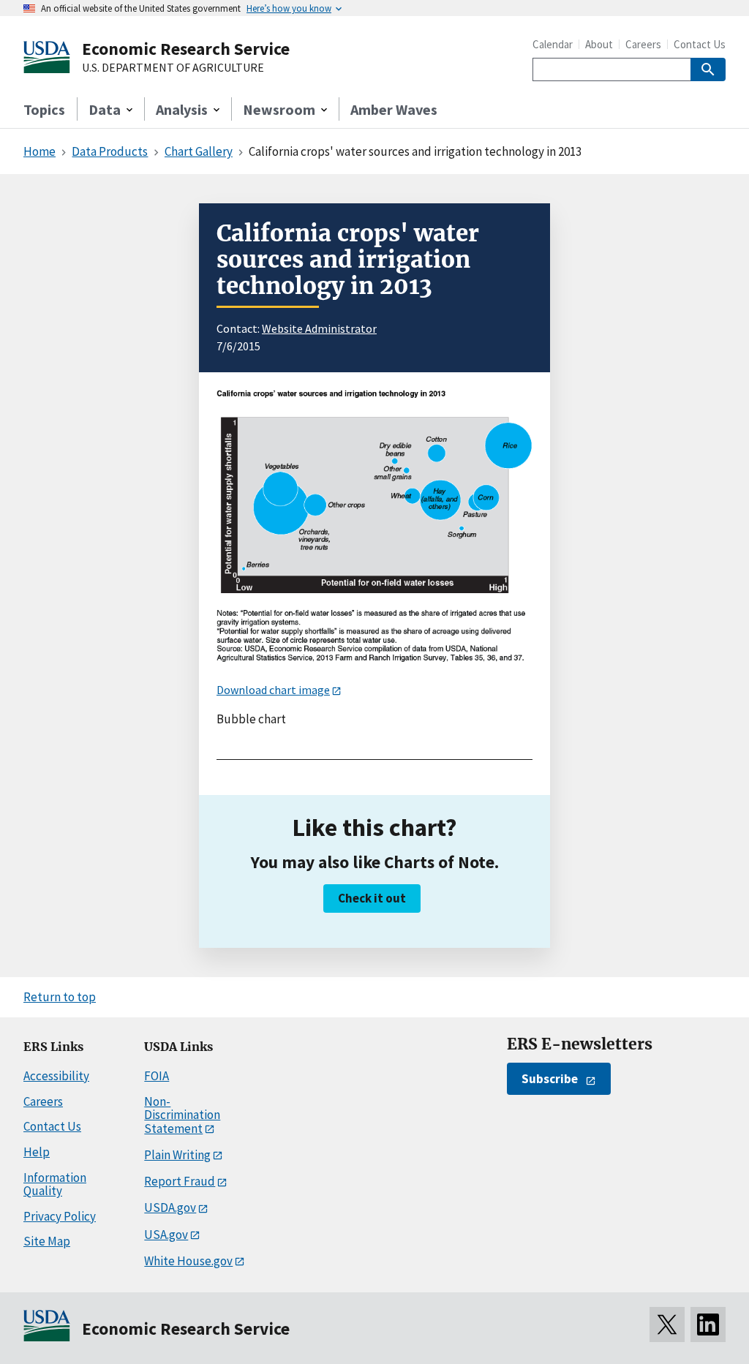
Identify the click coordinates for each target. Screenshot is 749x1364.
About (599, 44)
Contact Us (700, 44)
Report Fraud (179, 1181)
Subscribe (550, 1079)
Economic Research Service (186, 48)
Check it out (372, 898)
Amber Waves (393, 109)
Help (36, 1152)
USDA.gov (170, 1207)
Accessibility (56, 1076)
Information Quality (54, 1184)
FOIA (156, 1076)
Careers (643, 44)
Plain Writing (177, 1155)
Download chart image (273, 689)
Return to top (59, 997)
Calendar (552, 44)
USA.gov (166, 1235)
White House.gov (188, 1261)
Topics (44, 109)
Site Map (46, 1241)
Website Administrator (319, 328)
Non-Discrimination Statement (182, 1115)
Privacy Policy (59, 1216)
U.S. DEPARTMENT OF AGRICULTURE (173, 68)
